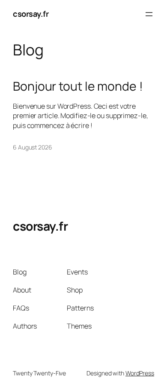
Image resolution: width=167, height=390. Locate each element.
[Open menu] (149, 14)
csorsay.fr (30, 14)
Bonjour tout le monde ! (78, 86)
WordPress (139, 373)
